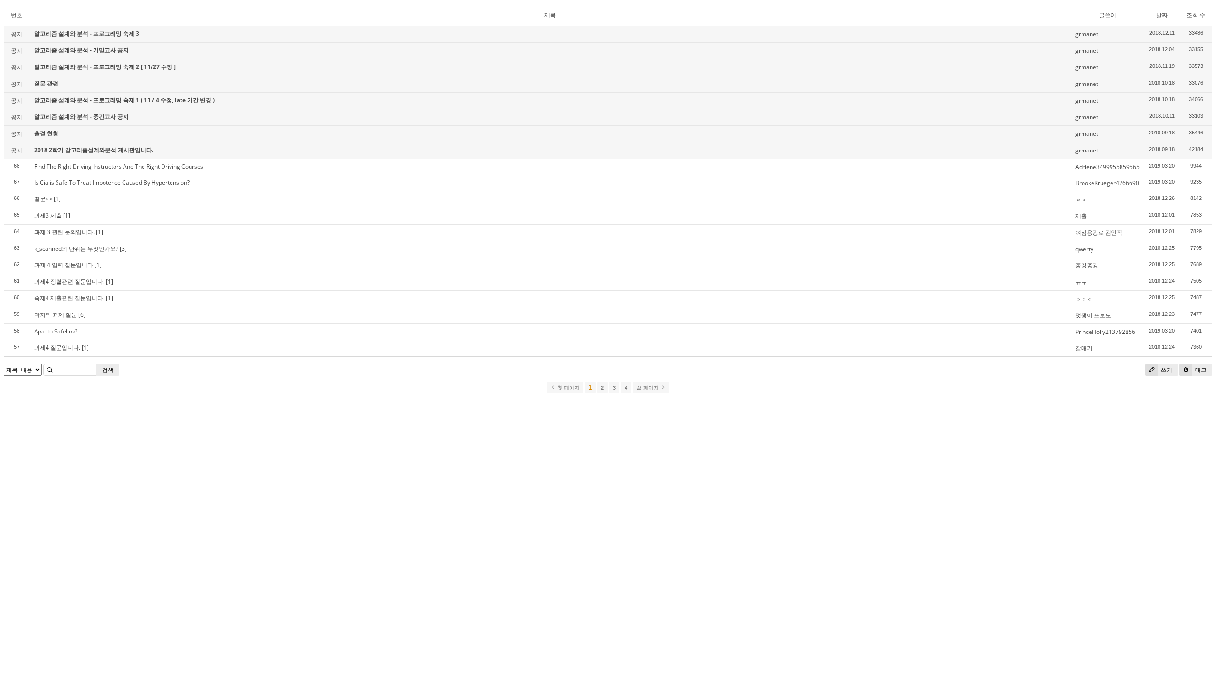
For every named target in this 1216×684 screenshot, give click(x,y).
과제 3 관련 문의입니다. (64, 232)
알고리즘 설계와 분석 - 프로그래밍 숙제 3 (86, 33)
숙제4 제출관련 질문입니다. (69, 298)
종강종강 (1086, 265)
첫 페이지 (568, 387)
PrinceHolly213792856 (1105, 332)
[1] (57, 199)
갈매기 (1083, 348)
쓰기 (1165, 370)
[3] (123, 249)
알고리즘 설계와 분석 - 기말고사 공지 (81, 50)
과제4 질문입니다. (57, 347)
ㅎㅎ (1081, 199)
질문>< (43, 199)
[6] (82, 315)
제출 (1081, 216)
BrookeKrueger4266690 (1107, 183)
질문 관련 (46, 83)
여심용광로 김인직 (1098, 232)
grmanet (1086, 34)
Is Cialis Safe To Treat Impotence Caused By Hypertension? (112, 183)
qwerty (1084, 249)
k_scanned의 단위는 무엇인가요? (76, 249)
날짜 (1162, 15)
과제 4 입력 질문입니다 (63, 265)
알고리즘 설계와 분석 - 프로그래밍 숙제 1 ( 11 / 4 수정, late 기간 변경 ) (124, 100)
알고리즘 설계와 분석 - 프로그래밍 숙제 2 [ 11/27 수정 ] (105, 67)
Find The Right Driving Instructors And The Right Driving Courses (118, 166)
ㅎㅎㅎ (1083, 298)
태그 (1200, 370)
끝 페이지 (648, 387)
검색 (108, 370)
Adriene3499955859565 (1107, 167)
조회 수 (1196, 15)
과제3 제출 (48, 215)
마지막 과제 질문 (55, 315)
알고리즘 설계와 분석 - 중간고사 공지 (81, 117)
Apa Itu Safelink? (55, 331)
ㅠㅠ (1081, 282)
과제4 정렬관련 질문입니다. (69, 281)
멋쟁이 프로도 (1093, 315)
